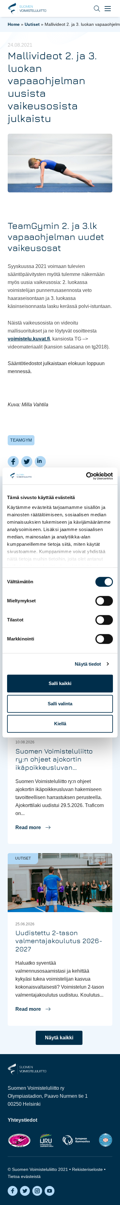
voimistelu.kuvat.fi (29, 338)
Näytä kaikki (59, 1037)
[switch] (104, 601)
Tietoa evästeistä (24, 1176)
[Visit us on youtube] (49, 1191)
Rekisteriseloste (87, 1169)
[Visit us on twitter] (25, 1191)
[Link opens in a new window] (19, 1140)
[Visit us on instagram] (37, 1191)
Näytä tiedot (88, 664)
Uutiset (32, 24)
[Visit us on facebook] (13, 1191)
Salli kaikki (60, 683)
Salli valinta (60, 703)
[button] (92, 8)
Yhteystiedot (22, 1120)
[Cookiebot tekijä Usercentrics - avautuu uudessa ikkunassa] (86, 476)
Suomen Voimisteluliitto (27, 8)
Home (14, 24)
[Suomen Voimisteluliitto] (27, 1068)
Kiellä (60, 723)
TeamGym (21, 440)
